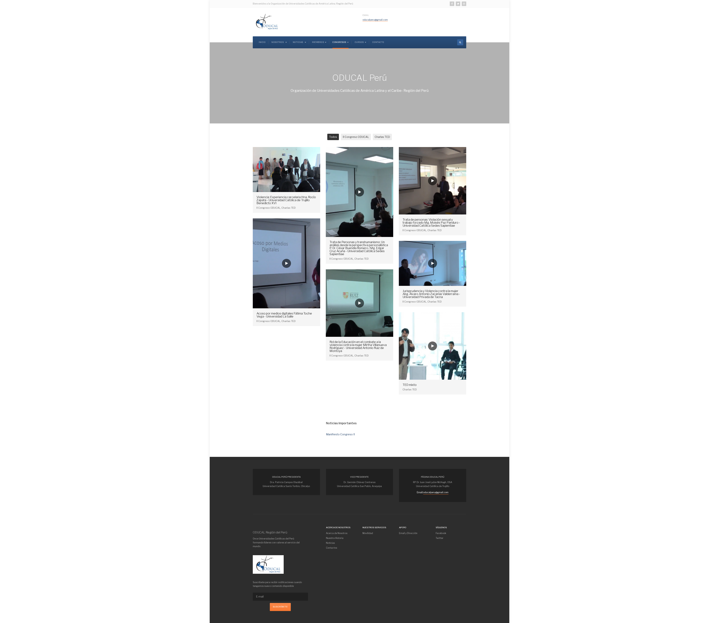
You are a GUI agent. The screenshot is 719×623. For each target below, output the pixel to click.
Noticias (298, 42)
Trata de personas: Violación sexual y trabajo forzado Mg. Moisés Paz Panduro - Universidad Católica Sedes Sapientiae (431, 222)
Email (365, 15)
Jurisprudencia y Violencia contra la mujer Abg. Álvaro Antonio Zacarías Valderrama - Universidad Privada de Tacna (431, 294)
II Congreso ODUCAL (356, 136)
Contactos (331, 547)
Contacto (378, 42)
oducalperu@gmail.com (375, 19)
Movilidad (367, 533)
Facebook (441, 533)
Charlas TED (382, 136)
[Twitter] (458, 3)
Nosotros (277, 42)
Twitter (439, 538)
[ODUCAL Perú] (267, 21)
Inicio (262, 42)
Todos (333, 136)
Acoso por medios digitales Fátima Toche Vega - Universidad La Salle (284, 315)
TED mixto (410, 385)
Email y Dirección (408, 533)
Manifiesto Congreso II (340, 434)
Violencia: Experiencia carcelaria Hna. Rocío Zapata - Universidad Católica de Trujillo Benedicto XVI (286, 200)
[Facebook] (452, 3)
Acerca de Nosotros (336, 533)
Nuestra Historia (334, 538)
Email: (420, 492)
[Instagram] (464, 3)
